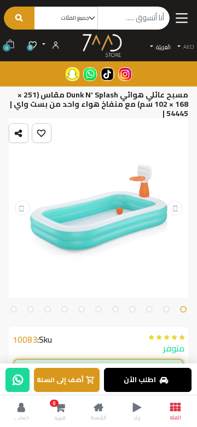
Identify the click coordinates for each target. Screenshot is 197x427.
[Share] (18, 133)
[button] (41, 133)
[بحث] (18, 18)
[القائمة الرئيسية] (181, 18)
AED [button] (188, 47)
